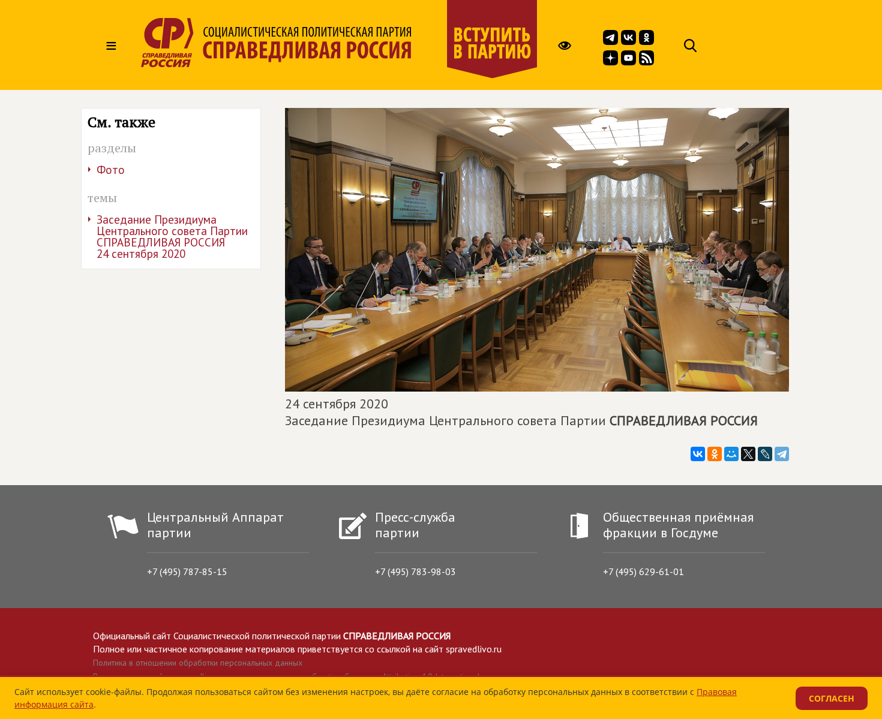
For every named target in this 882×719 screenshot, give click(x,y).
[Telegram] (782, 454)
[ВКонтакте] (698, 454)
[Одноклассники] (714, 454)
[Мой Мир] (731, 454)
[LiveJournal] (765, 454)
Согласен (831, 698)
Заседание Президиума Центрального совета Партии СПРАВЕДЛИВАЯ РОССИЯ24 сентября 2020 (172, 236)
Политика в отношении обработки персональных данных (197, 662)
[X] (748, 454)
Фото (111, 170)
